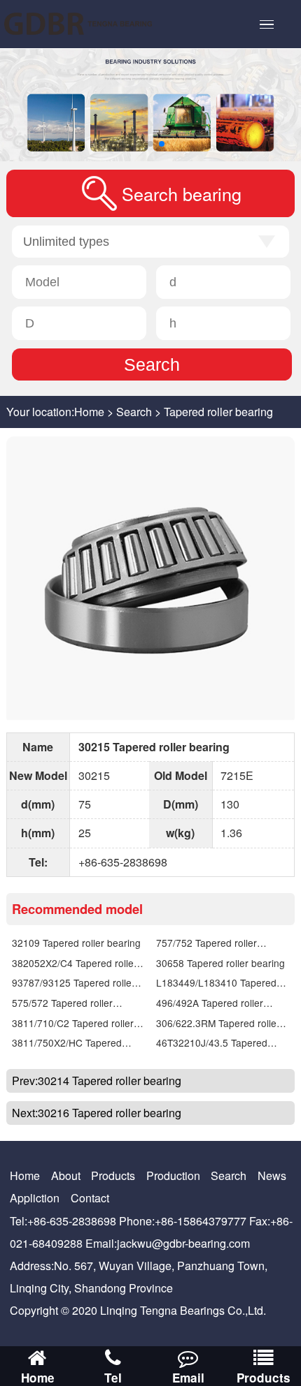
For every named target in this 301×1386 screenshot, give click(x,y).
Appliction (34, 1198)
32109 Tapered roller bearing (76, 943)
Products (113, 1175)
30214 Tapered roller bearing (109, 1080)
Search (134, 412)
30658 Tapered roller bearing (220, 963)
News (272, 1175)
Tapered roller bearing (218, 412)
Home (89, 412)
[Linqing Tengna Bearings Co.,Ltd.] (94, 24)
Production (173, 1175)
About (65, 1175)
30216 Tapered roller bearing (109, 1113)
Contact (90, 1198)
